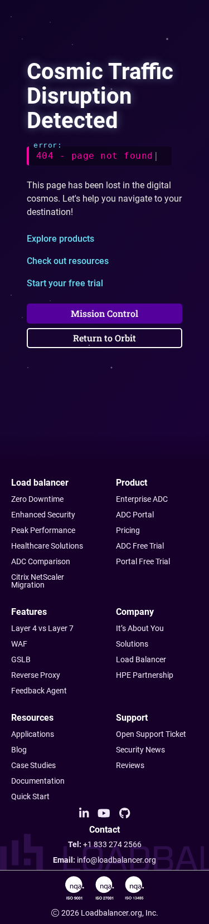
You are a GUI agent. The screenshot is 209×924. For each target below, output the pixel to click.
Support (132, 717)
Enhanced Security (43, 514)
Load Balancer (141, 659)
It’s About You (140, 628)
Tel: (105, 844)
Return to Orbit (104, 338)
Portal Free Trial (143, 561)
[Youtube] (104, 813)
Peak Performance (43, 530)
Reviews (130, 765)
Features (29, 612)
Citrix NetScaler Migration (37, 581)
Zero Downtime (37, 499)
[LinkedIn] (84, 813)
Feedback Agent (39, 690)
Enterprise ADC (142, 499)
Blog (19, 749)
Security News (140, 749)
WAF (19, 643)
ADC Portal (135, 514)
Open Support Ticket (151, 734)
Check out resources (68, 261)
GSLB (21, 659)
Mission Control (104, 313)
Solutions (132, 643)
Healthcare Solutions (47, 545)
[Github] (124, 813)
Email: (104, 860)
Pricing (128, 530)
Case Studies (33, 765)
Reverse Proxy (35, 675)
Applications (32, 734)
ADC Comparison (40, 561)
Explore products (60, 238)
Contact (104, 829)
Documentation (38, 780)
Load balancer (40, 482)
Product (131, 482)
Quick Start (30, 796)
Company (135, 612)
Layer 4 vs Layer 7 (42, 628)
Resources (32, 717)
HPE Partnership (144, 675)
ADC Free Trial (140, 545)
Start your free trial (65, 283)
